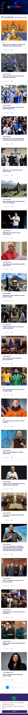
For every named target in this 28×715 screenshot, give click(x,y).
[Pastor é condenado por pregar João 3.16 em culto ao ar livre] (14, 567)
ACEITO (15, 711)
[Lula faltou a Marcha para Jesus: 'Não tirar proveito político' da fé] (14, 94)
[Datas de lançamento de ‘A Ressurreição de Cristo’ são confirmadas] (14, 188)
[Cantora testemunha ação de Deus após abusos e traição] (14, 661)
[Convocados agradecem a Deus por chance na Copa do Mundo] (14, 376)
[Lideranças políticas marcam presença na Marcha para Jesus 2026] (14, 63)
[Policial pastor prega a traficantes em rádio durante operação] (14, 282)
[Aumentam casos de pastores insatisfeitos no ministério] (14, 502)
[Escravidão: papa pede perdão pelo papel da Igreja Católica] (14, 251)
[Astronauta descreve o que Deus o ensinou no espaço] (14, 408)
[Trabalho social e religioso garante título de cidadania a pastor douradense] (14, 470)
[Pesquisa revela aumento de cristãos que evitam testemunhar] (14, 313)
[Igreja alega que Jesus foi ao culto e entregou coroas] (14, 219)
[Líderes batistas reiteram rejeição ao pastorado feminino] (14, 345)
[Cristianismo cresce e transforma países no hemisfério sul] (14, 598)
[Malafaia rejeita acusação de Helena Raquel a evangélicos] (14, 630)
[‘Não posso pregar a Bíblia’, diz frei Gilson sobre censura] (14, 439)
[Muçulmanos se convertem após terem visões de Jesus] (14, 157)
